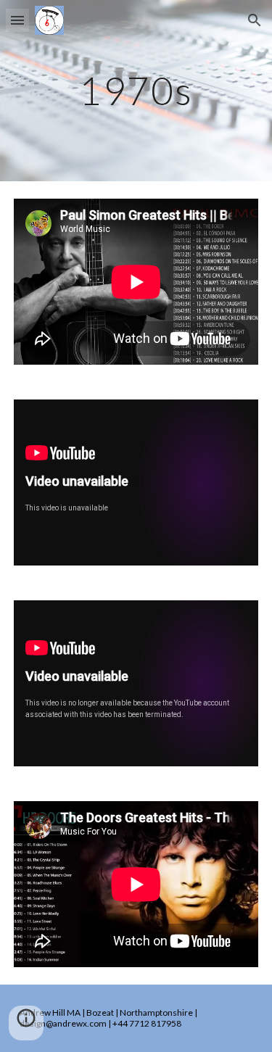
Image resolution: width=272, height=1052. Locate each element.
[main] (136, 90)
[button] (17, 20)
